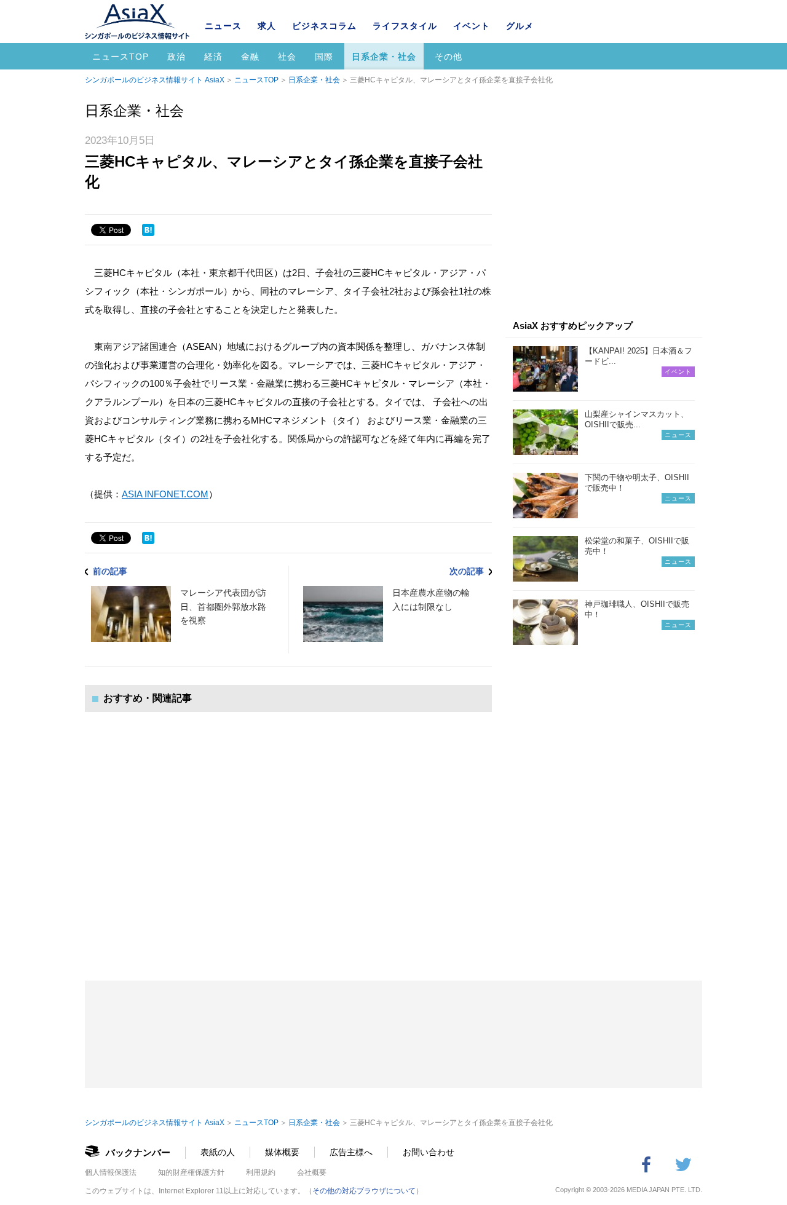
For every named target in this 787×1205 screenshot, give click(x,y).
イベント (471, 26)
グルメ (520, 26)
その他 (448, 56)
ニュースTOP (120, 56)
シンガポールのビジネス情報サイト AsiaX (154, 80)
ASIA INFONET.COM (165, 494)
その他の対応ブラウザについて (364, 1191)
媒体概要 (282, 1152)
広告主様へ (351, 1152)
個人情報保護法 (110, 1172)
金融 (250, 56)
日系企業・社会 (384, 56)
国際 (324, 56)
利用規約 (260, 1172)
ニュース (223, 26)
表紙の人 (217, 1152)
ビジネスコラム (324, 26)
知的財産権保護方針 (191, 1172)
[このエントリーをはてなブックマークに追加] (148, 230)
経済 (213, 56)
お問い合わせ (428, 1152)
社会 (287, 56)
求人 (267, 26)
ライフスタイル (405, 26)
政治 (176, 56)
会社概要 (311, 1172)
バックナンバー (138, 1152)
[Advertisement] (288, 834)
